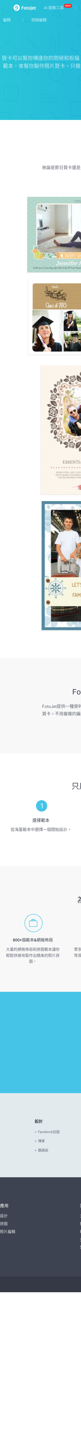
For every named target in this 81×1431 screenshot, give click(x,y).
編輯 (7, 20)
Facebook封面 (49, 808)
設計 (4, 892)
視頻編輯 (39, 20)
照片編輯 (7, 908)
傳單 (41, 817)
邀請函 (43, 826)
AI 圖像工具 (54, 7)
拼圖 (4, 900)
